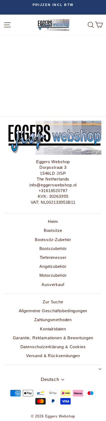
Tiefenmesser (53, 257)
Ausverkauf (53, 284)
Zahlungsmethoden (53, 319)
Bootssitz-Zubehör (53, 239)
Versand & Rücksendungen (53, 355)
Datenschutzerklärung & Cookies (53, 346)
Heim (53, 221)
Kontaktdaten (53, 329)
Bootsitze (53, 230)
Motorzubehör (53, 275)
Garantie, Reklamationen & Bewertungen (53, 338)
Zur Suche (53, 302)
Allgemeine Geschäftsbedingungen (53, 310)
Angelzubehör (53, 266)
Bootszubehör (53, 248)
